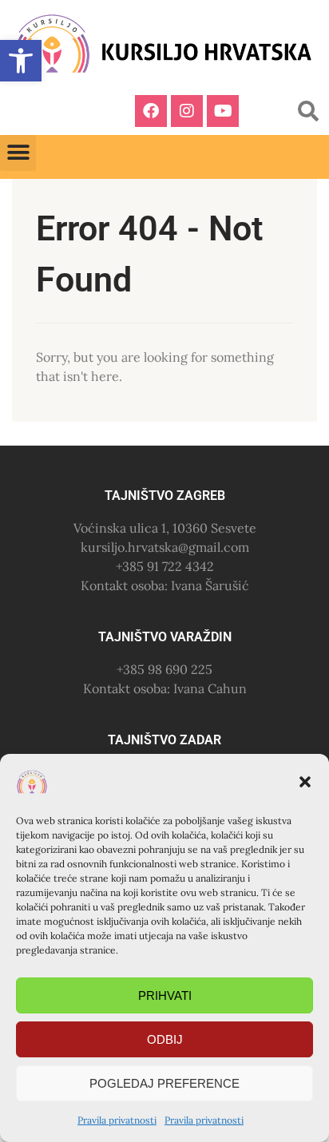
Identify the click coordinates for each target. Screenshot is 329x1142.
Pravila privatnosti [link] (117, 1120)
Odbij (165, 1039)
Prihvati (165, 995)
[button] (305, 782)
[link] (21, 60)
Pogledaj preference (164, 1083)
